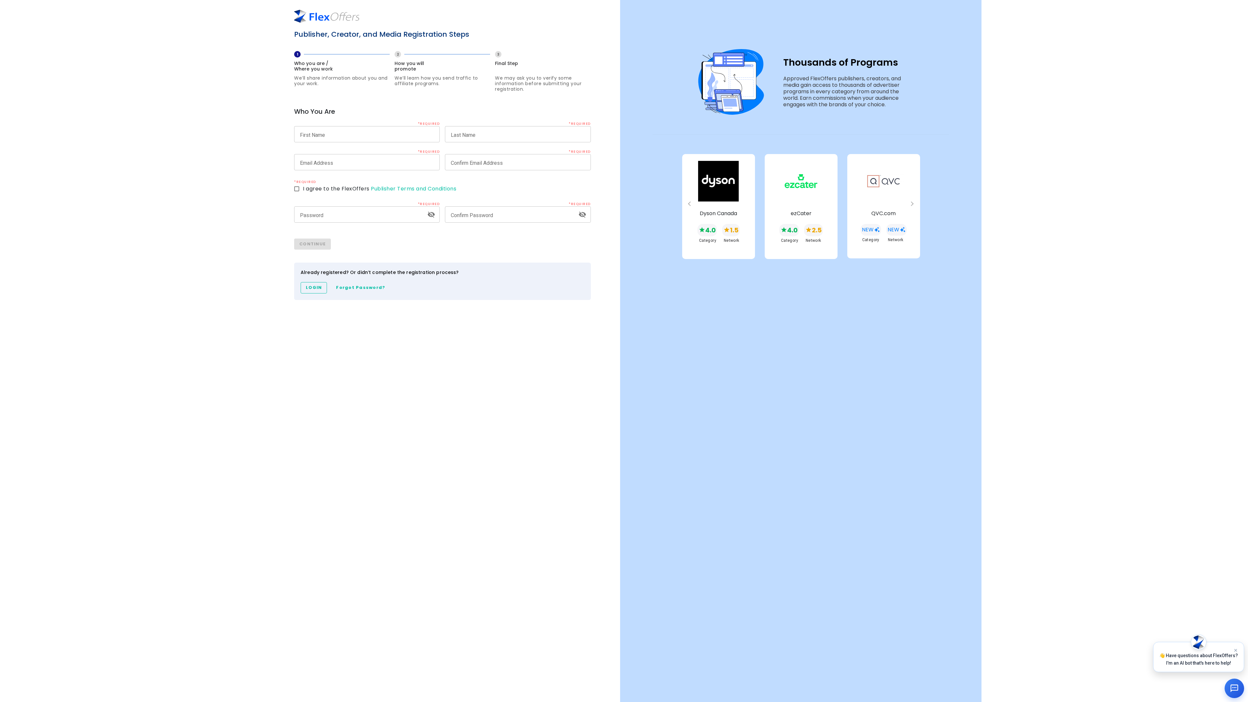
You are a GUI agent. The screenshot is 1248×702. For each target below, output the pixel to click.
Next (914, 206)
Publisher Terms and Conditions (413, 188)
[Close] (1236, 650)
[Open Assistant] (1234, 688)
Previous (687, 206)
